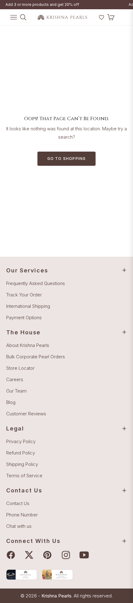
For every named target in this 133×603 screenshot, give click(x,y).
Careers (14, 379)
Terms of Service (24, 476)
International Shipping (28, 306)
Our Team (16, 391)
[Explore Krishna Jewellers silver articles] (57, 574)
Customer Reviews (26, 414)
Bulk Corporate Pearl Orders (35, 357)
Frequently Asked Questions (35, 283)
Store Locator (20, 368)
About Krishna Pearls (27, 345)
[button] (93, 19)
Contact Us (17, 503)
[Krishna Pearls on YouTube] (85, 555)
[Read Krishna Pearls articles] (21, 574)
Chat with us (19, 526)
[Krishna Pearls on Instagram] (67, 555)
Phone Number (22, 515)
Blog (10, 402)
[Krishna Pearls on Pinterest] (49, 555)
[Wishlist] (101, 17)
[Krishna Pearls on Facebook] (12, 555)
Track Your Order (24, 295)
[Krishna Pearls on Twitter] (30, 555)
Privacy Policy (21, 441)
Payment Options (24, 317)
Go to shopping (66, 158)
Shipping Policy (22, 464)
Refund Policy (20, 453)
